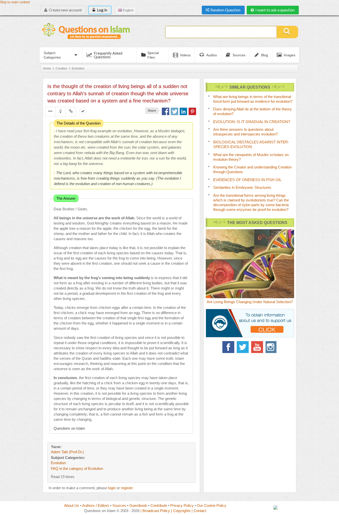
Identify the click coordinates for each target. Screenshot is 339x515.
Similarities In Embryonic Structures (242, 187)
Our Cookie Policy (211, 505)
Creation (61, 68)
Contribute (158, 505)
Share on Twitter (174, 111)
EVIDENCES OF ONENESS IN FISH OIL (247, 180)
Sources (119, 505)
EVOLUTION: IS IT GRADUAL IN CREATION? (251, 122)
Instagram (271, 347)
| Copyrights (181, 511)
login (112, 488)
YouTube (257, 347)
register (127, 488)
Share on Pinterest (192, 111)
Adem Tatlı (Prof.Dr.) (67, 452)
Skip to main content (15, 2)
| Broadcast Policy (155, 511)
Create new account (65, 10)
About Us (71, 505)
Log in (101, 10)
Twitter (243, 347)
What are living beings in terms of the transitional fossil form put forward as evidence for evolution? (252, 99)
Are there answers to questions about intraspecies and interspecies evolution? (245, 131)
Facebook (228, 347)
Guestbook (138, 505)
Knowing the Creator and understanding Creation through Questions (252, 169)
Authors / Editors (95, 505)
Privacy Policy (182, 505)
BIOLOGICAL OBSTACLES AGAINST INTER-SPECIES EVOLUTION (251, 144)
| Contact (199, 511)
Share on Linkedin (183, 111)
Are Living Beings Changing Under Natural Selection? (250, 302)
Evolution (78, 68)
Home (47, 68)
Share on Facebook (165, 111)
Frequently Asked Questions (108, 55)
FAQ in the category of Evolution (77, 468)
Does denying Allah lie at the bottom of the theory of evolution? (252, 111)
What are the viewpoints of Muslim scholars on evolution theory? (251, 157)
